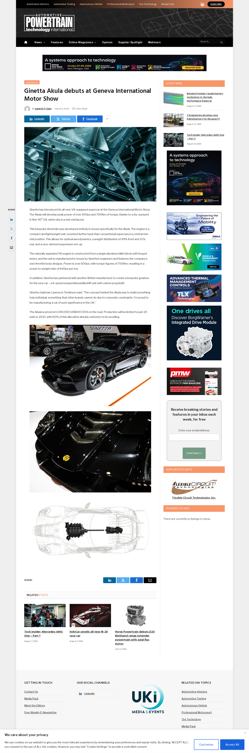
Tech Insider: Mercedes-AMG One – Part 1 (43, 634)
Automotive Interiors (38, 4)
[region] (124, 741)
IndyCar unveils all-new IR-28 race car (89, 634)
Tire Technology (148, 4)
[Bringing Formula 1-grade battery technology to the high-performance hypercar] (174, 98)
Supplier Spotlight (130, 42)
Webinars (154, 42)
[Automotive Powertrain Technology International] (49, 23)
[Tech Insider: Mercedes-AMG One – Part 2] (174, 140)
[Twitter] (11, 228)
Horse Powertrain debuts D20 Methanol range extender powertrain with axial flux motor (135, 638)
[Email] (11, 247)
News (38, 42)
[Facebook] (11, 238)
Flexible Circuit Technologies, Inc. (194, 497)
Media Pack (167, 4)
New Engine (32, 82)
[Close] (245, 732)
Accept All (232, 744)
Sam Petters (43, 108)
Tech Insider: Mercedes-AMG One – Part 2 (205, 137)
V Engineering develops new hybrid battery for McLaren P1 (203, 117)
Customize (206, 744)
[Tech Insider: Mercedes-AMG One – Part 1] (45, 615)
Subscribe (216, 4)
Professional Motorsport (120, 4)
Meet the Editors (34, 705)
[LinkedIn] (11, 219)
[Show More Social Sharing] (107, 118)
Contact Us (31, 691)
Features (57, 42)
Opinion (107, 42)
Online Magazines (81, 42)
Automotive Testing (64, 4)
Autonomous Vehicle (91, 4)
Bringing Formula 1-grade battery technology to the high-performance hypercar (205, 97)
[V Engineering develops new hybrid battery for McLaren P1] (174, 120)
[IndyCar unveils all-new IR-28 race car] (90, 615)
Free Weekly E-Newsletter (40, 712)
